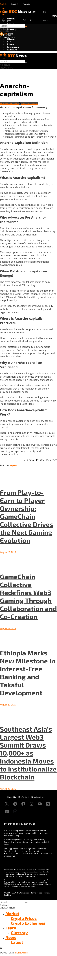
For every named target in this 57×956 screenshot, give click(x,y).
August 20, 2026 (8, 704)
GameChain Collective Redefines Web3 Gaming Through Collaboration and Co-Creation (28, 596)
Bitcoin (11, 18)
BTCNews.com (21, 952)
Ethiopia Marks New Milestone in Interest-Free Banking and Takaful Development (27, 673)
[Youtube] (40, 804)
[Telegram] (15, 804)
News (10, 937)
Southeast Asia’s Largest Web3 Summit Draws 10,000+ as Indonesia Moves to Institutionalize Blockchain (28, 753)
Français (26, 4)
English (3, 4)
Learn (10, 927)
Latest (17, 942)
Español (14, 4)
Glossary (12, 29)
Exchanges (13, 46)
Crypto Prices (24, 918)
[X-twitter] (7, 804)
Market (12, 913)
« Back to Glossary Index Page (40, 460)
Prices (10, 23)
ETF (9, 21)
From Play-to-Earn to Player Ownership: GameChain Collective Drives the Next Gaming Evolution (26, 516)
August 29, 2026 (8, 552)
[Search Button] (26, 26)
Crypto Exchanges (28, 923)
